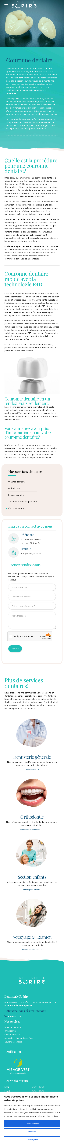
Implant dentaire (16, 495)
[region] (32, 1119)
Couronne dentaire (17, 508)
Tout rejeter (32, 1139)
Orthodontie (14, 488)
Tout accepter (32, 1123)
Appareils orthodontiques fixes (22, 501)
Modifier (32, 1131)
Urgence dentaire (16, 481)
